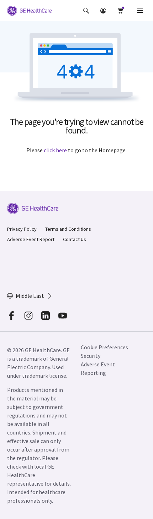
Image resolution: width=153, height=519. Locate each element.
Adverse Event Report (30, 239)
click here (55, 150)
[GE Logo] (29, 12)
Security (90, 355)
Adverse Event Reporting (98, 368)
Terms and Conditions (68, 229)
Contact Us (74, 239)
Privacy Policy (22, 229)
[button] (86, 10)
